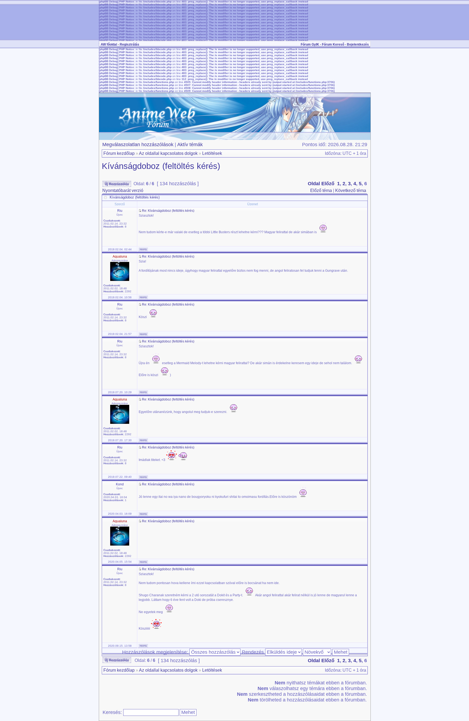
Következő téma (350, 190)
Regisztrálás (129, 44)
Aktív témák (190, 144)
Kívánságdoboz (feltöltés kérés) (161, 166)
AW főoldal (109, 44)
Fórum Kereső (333, 44)
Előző (327, 183)
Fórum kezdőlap (119, 153)
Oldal (314, 183)
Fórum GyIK (310, 44)
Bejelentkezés (358, 44)
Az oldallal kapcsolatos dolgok (168, 153)
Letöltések (212, 153)
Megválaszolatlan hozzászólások (137, 144)
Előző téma (321, 190)
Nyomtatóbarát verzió (122, 190)
